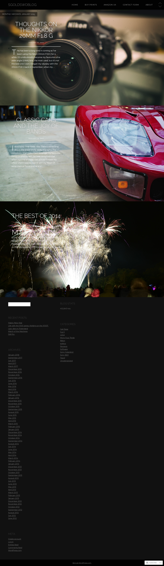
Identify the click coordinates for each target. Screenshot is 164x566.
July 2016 (12, 381)
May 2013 (12, 487)
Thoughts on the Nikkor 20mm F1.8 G (36, 30)
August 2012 (13, 513)
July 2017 (12, 361)
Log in (10, 542)
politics (63, 343)
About (149, 5)
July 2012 (12, 516)
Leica (62, 335)
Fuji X (62, 332)
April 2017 (12, 363)
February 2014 (14, 461)
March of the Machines (17, 331)
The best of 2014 (36, 215)
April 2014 (12, 455)
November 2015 (14, 404)
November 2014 (15, 435)
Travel (62, 358)
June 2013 (12, 484)
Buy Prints (91, 5)
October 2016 (13, 375)
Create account (14, 539)
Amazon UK (110, 5)
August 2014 (13, 444)
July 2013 (12, 481)
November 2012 (15, 504)
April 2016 (12, 389)
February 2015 (14, 427)
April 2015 (12, 421)
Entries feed (13, 545)
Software (64, 349)
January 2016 (13, 398)
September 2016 (15, 378)
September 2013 (15, 475)
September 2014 (15, 441)
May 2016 (12, 386)
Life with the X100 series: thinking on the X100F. (28, 326)
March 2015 (13, 424)
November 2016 (15, 372)
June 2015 (12, 415)
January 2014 (13, 464)
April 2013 (12, 490)
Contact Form (131, 5)
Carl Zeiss (64, 329)
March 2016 (13, 392)
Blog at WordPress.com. (82, 563)
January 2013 (13, 498)
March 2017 (13, 366)
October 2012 (13, 507)
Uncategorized (66, 361)
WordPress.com (15, 550)
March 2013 (13, 492)
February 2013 (14, 495)
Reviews (63, 346)
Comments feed (15, 548)
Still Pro (11, 334)
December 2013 (15, 467)
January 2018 (13, 355)
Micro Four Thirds (67, 338)
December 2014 (15, 432)
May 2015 (12, 418)
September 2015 (15, 409)
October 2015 (13, 406)
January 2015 (13, 429)
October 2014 (14, 438)
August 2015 (13, 412)
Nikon (62, 341)
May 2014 (12, 452)
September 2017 (15, 358)
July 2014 (12, 447)
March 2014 (13, 458)
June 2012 (12, 518)
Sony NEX (64, 355)
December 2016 (15, 369)
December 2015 (14, 401)
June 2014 (12, 449)
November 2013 (15, 470)
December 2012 (15, 501)
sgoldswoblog (22, 5)
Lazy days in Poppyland (18, 329)
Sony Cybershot (66, 352)
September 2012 (15, 510)
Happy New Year (15, 323)
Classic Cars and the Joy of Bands (36, 126)
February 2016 (14, 395)
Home (75, 5)
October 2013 (13, 472)
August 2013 (13, 478)
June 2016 (12, 384)
